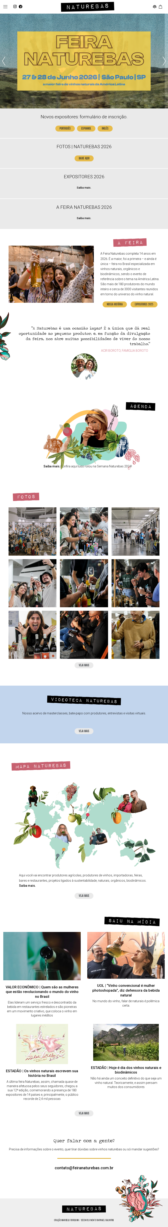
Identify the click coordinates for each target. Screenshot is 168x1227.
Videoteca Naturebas (84, 700)
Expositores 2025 (144, 304)
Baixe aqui (84, 158)
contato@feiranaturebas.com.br (84, 1168)
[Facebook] (20, 6)
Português (65, 128)
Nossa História (115, 304)
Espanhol (86, 128)
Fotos (26, 497)
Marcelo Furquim (70, 1220)
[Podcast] (155, 7)
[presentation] (4, 61)
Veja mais (84, 665)
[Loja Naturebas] (160, 7)
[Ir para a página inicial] (87, 6)
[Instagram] (15, 6)
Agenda (140, 406)
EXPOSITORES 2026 (84, 176)
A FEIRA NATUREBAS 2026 (84, 207)
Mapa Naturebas (41, 766)
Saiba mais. (84, 187)
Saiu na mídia (131, 921)
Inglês (105, 128)
